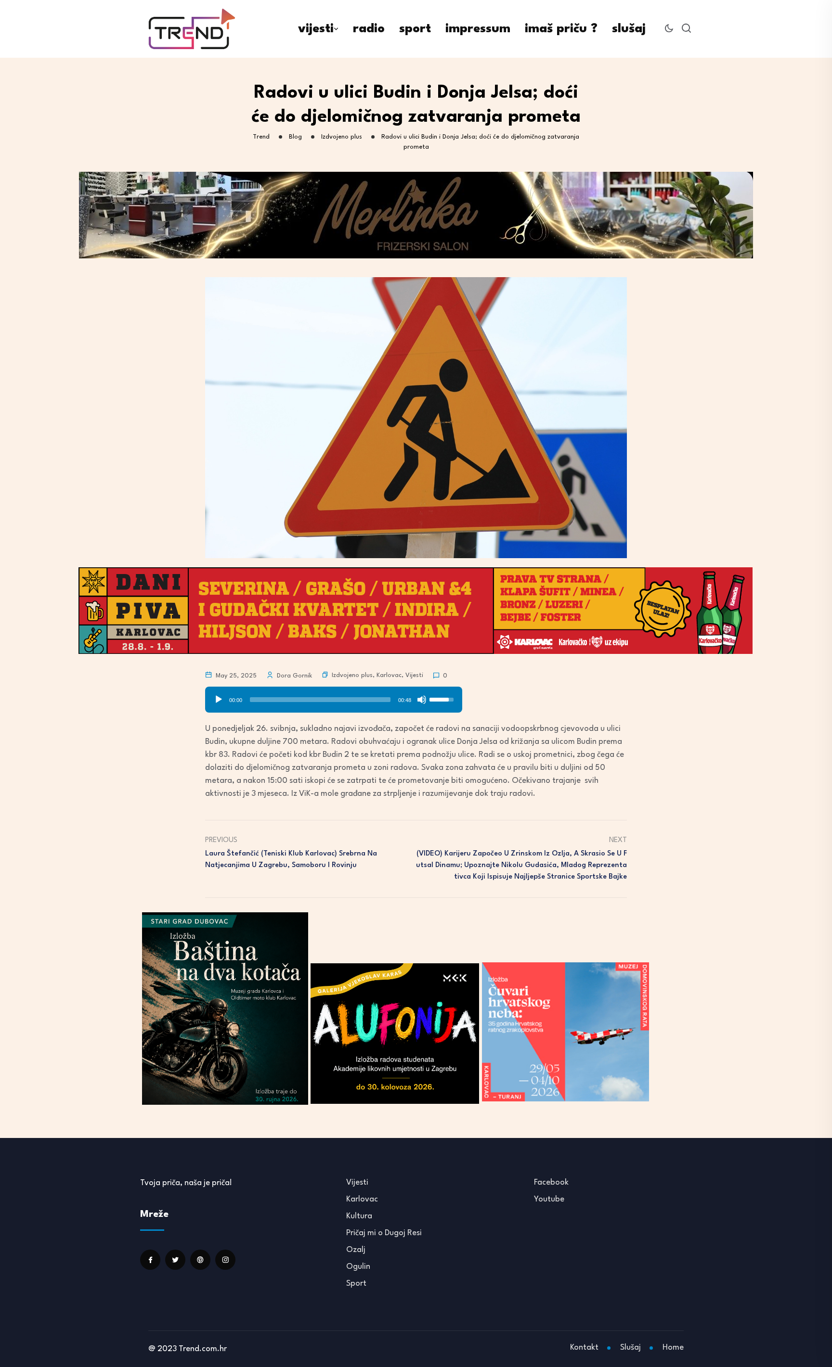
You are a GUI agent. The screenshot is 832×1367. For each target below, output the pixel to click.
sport (415, 29)
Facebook (551, 1182)
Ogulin (358, 1267)
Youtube (549, 1199)
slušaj (629, 29)
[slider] (320, 699)
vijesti (316, 29)
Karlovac (389, 675)
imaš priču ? (561, 29)
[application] (333, 696)
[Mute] (422, 699)
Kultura (359, 1216)
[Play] (218, 699)
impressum (477, 29)
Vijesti (414, 675)
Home (673, 1347)
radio (369, 29)
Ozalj (355, 1250)
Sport (356, 1283)
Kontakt (584, 1347)
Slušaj (630, 1347)
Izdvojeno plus (352, 675)
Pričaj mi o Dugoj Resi (384, 1233)
